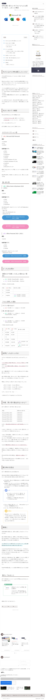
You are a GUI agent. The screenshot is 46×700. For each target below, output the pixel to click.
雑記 (35, 140)
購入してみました (10, 64)
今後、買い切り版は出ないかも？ (13, 57)
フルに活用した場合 (11, 52)
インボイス (35, 118)
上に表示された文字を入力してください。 (10, 674)
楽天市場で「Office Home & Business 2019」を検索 (15, 226)
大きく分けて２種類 (10, 43)
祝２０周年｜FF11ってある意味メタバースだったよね (39, 38)
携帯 (40, 121)
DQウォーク (41, 100)
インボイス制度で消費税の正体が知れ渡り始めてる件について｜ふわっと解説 (39, 18)
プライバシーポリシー (6, 698)
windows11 (35, 115)
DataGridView (36, 99)
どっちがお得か (9, 49)
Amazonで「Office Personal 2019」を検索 (15, 255)
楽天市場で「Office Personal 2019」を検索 (15, 261)
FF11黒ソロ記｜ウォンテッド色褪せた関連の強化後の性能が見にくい (39, 26)
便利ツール (4, 3)
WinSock (41, 115)
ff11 (40, 102)
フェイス (35, 121)
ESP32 (35, 102)
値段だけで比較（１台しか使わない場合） (15, 51)
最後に (7, 62)
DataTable (35, 100)
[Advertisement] (20, 29)
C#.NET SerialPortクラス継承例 (39, 12)
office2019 (10, 606)
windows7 (42, 113)
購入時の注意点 (9, 60)
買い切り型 (9, 46)
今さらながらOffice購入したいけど (13, 40)
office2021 (15, 606)
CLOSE (25, 37)
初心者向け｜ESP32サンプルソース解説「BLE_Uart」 (39, 32)
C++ (38, 97)
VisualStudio (36, 113)
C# (34, 97)
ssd (39, 110)
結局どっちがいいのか (11, 55)
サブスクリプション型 (11, 45)
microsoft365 (5, 606)
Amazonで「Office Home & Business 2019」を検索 (15, 217)
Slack (35, 110)
